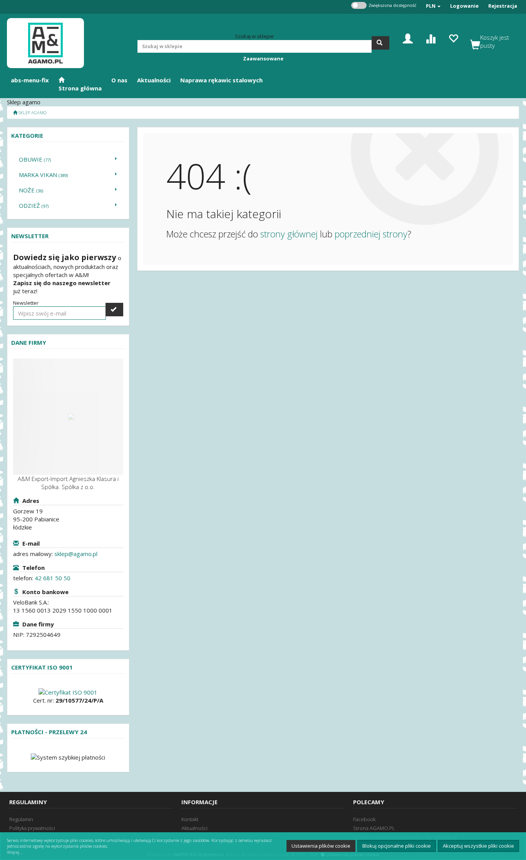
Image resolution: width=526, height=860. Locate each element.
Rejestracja (502, 5)
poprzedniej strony (371, 234)
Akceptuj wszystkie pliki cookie (478, 845)
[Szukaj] (380, 43)
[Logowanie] (408, 38)
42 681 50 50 (52, 578)
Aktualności (194, 828)
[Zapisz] (114, 309)
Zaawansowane (263, 58)
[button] (433, 6)
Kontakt (189, 819)
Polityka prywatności (32, 828)
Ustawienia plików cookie (320, 845)
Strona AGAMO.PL (374, 828)
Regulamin (21, 819)
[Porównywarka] (430, 38)
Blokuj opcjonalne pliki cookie (396, 845)
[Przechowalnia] (453, 38)
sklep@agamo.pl (75, 554)
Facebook (364, 819)
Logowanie (464, 5)
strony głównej (289, 234)
